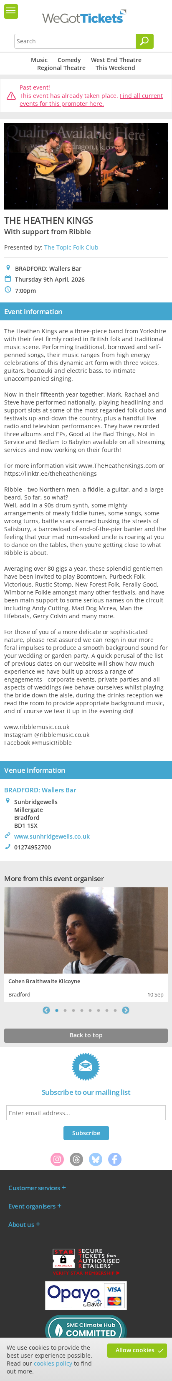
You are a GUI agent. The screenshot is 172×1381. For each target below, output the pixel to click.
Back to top (86, 1035)
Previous (46, 1010)
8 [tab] (115, 1010)
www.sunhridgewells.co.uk (52, 836)
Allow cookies (135, 1350)
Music (39, 60)
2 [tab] (65, 1010)
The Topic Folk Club (71, 247)
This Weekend (115, 68)
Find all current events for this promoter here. (91, 100)
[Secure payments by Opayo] (86, 1308)
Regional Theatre (61, 68)
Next (125, 1010)
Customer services (34, 1188)
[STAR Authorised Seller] (86, 1274)
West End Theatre (116, 60)
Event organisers (31, 1206)
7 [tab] (107, 1010)
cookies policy (53, 1363)
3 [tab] (73, 1010)
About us (21, 1224)
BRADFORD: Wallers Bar (40, 790)
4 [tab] (82, 1010)
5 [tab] (90, 1010)
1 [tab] (57, 1010)
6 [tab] (98, 1010)
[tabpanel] (86, 943)
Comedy (69, 60)
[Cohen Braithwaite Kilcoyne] (86, 929)
